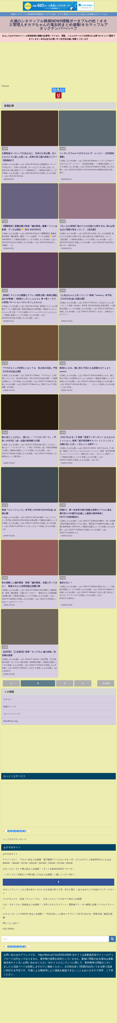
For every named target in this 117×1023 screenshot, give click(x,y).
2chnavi (5, 86)
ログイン (7, 699)
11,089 (105, 683)
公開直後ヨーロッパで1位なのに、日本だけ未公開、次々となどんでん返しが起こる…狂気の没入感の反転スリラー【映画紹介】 (29, 156)
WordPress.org (10, 721)
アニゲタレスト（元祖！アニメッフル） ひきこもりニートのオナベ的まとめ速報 (42, 899)
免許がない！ (66, 582)
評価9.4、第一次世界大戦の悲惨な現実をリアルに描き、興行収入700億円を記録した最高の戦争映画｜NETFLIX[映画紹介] (87, 513)
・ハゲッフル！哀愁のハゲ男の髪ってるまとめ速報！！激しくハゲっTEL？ (39, 874)
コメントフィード (11, 714)
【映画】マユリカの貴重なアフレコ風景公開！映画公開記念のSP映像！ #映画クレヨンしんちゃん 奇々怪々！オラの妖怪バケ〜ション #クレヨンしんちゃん (29, 298)
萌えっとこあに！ (11, 923)
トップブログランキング (14, 839)
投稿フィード (9, 706)
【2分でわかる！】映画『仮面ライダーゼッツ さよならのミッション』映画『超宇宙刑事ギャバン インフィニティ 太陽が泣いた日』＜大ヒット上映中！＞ (87, 440)
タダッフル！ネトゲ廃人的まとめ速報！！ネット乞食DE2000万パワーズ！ (38, 869)
